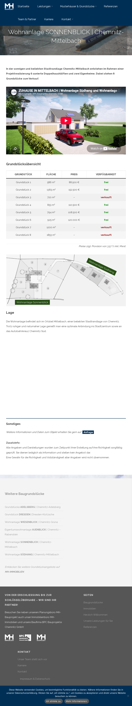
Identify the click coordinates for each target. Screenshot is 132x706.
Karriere (22, 665)
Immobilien (90, 608)
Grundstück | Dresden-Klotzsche (29, 514)
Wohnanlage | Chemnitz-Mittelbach (32, 554)
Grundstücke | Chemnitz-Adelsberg (33, 507)
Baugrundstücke (93, 602)
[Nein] (128, 695)
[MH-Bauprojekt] (9, 6)
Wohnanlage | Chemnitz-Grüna (31, 522)
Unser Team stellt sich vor (32, 659)
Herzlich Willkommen (96, 614)
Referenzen (90, 627)
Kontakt (22, 671)
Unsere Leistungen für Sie (98, 620)
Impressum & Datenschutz (35, 678)
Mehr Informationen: (76, 701)
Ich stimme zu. (53, 701)
